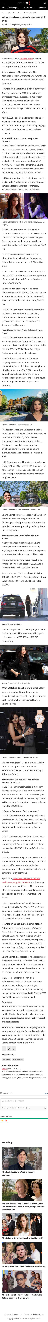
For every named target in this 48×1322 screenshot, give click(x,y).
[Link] (23, 1107)
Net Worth (6, 1059)
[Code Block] (21, 1107)
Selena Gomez (26, 58)
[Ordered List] (12, 1107)
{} (26, 1108)
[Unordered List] (15, 1107)
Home (4, 13)
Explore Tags (17, 1314)
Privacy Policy (38, 1314)
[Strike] (10, 1107)
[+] (29, 1108)
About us (7, 1314)
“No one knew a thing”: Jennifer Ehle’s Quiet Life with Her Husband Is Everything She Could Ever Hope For (23, 1206)
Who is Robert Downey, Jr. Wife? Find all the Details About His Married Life (22, 1296)
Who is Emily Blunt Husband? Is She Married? (22, 1238)
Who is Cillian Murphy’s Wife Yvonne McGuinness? (18, 1173)
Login (46, 1093)
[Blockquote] (18, 1107)
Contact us (28, 1314)
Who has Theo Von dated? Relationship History (23, 1266)
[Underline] (7, 1107)
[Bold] (2, 1107)
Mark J (6, 25)
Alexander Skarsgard (10, 8)
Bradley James (28, 8)
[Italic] (4, 1107)
